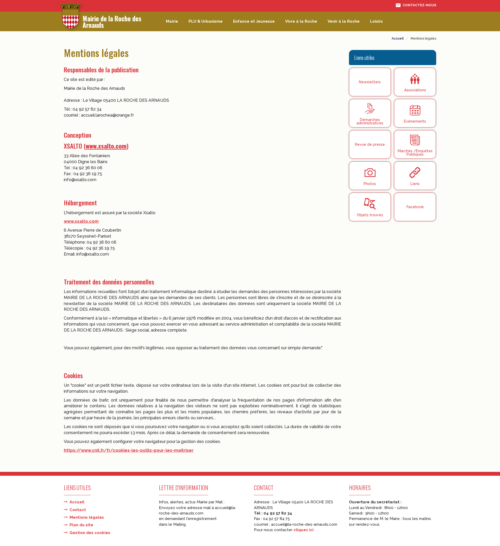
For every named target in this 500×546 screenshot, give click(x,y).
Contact (78, 509)
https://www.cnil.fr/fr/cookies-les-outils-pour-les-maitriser (128, 450)
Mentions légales (87, 517)
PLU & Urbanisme (206, 21)
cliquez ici (303, 530)
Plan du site (81, 525)
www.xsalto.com (106, 145)
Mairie (172, 21)
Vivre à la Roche (301, 21)
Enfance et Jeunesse (254, 21)
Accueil (77, 502)
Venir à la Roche (344, 21)
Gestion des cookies (90, 532)
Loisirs (376, 21)
